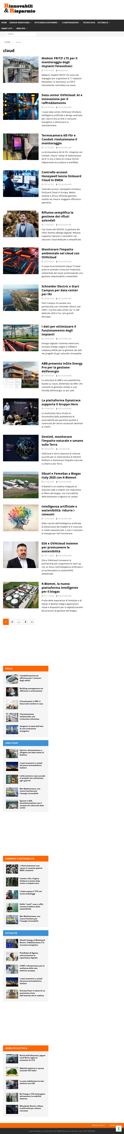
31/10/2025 (49, 107)
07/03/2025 (49, 408)
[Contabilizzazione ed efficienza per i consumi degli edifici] (12, 679)
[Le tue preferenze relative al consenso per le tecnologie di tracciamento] (119, 1129)
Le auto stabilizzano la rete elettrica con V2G (32, 1082)
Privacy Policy (98, 1125)
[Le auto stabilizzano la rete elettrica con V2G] (12, 1084)
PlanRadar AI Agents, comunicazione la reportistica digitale (29, 955)
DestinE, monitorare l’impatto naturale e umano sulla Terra (62, 441)
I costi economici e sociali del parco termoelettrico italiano (31, 765)
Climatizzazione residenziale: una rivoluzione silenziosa (29, 716)
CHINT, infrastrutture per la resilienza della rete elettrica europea (32, 968)
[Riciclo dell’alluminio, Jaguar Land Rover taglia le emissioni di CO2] (12, 1058)
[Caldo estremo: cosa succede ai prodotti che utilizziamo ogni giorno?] (12, 779)
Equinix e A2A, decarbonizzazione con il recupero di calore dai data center (32, 804)
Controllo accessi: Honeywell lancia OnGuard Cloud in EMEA (61, 176)
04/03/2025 (49, 448)
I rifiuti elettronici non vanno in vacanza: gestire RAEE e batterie (31, 868)
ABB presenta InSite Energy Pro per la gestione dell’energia (62, 367)
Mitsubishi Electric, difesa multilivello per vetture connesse (31, 1108)
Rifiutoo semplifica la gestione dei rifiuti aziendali (57, 216)
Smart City (6, 28)
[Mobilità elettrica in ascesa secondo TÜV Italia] (12, 1071)
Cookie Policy (115, 1125)
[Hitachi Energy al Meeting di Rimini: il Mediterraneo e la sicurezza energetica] (12, 943)
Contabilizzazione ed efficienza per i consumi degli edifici (30, 678)
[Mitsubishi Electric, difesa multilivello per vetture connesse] (12, 1109)
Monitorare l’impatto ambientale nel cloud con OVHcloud (60, 253)
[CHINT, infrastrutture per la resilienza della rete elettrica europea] (12, 969)
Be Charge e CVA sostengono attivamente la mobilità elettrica (32, 1096)
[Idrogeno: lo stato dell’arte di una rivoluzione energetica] (12, 729)
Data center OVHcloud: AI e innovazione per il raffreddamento (62, 99)
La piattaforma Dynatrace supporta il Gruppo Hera (61, 402)
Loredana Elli (64, 448)
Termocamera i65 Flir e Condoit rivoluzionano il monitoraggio (59, 139)
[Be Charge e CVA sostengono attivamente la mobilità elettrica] (12, 1097)
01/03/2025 (49, 481)
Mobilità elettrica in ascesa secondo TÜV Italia (32, 1069)
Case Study (11, 743)
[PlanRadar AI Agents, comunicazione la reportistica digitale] (12, 956)
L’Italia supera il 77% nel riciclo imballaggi (31, 892)
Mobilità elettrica (16, 1048)
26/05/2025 (49, 298)
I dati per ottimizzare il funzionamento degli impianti (59, 330)
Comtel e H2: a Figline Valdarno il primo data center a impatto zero (30, 880)
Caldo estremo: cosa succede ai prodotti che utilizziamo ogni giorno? (32, 778)
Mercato (20, 28)
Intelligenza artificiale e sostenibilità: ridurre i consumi (59, 510)
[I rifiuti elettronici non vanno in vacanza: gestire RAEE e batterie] (12, 869)
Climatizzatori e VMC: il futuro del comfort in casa (31, 702)
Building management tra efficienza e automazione (31, 689)
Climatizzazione (70, 22)
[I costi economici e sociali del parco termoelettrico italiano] (12, 766)
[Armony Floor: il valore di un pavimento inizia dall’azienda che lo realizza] (12, 994)
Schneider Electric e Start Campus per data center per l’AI (60, 290)
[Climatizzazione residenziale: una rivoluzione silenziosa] (12, 717)
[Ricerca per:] (21, 33)
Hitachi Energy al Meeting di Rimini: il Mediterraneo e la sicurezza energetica (32, 942)
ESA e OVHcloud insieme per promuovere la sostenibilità (60, 547)
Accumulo (103, 22)
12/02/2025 (49, 518)
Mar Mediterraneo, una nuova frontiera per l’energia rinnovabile (30, 791)
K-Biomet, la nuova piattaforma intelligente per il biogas (60, 588)
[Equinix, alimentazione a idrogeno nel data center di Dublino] (12, 753)
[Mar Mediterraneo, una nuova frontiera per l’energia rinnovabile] (12, 792)
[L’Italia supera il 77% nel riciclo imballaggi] (12, 894)
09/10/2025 (49, 184)
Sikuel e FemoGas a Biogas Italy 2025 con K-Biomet (61, 475)
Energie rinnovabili (19, 22)
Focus (8, 668)
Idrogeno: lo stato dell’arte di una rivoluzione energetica (31, 728)
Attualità (11, 933)
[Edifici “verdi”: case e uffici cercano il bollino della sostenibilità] (12, 907)
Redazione (62, 70)
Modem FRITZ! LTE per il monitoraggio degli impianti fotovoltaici (59, 62)
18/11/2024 (49, 555)
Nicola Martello (65, 107)
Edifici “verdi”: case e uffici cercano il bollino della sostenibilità (31, 906)
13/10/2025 (49, 147)
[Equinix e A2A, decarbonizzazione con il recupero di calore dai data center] (12, 804)
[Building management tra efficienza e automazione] (12, 691)
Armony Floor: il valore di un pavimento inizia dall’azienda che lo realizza (32, 993)
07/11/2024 (49, 595)
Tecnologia (89, 22)
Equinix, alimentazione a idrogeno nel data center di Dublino (32, 752)
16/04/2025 (49, 338)
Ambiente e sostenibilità (19, 858)
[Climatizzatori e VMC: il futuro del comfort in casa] (12, 704)
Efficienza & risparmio (45, 22)
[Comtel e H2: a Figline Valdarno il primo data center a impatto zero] (12, 881)
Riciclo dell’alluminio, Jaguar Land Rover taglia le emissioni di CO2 (32, 1057)
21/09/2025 (49, 224)
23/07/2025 (49, 261)
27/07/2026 (49, 70)
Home (4, 22)
